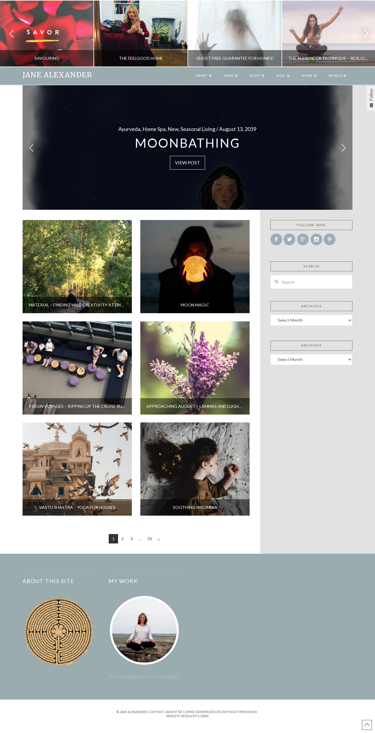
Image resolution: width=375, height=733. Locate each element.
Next (362, 33)
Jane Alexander (57, 75)
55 (149, 538)
